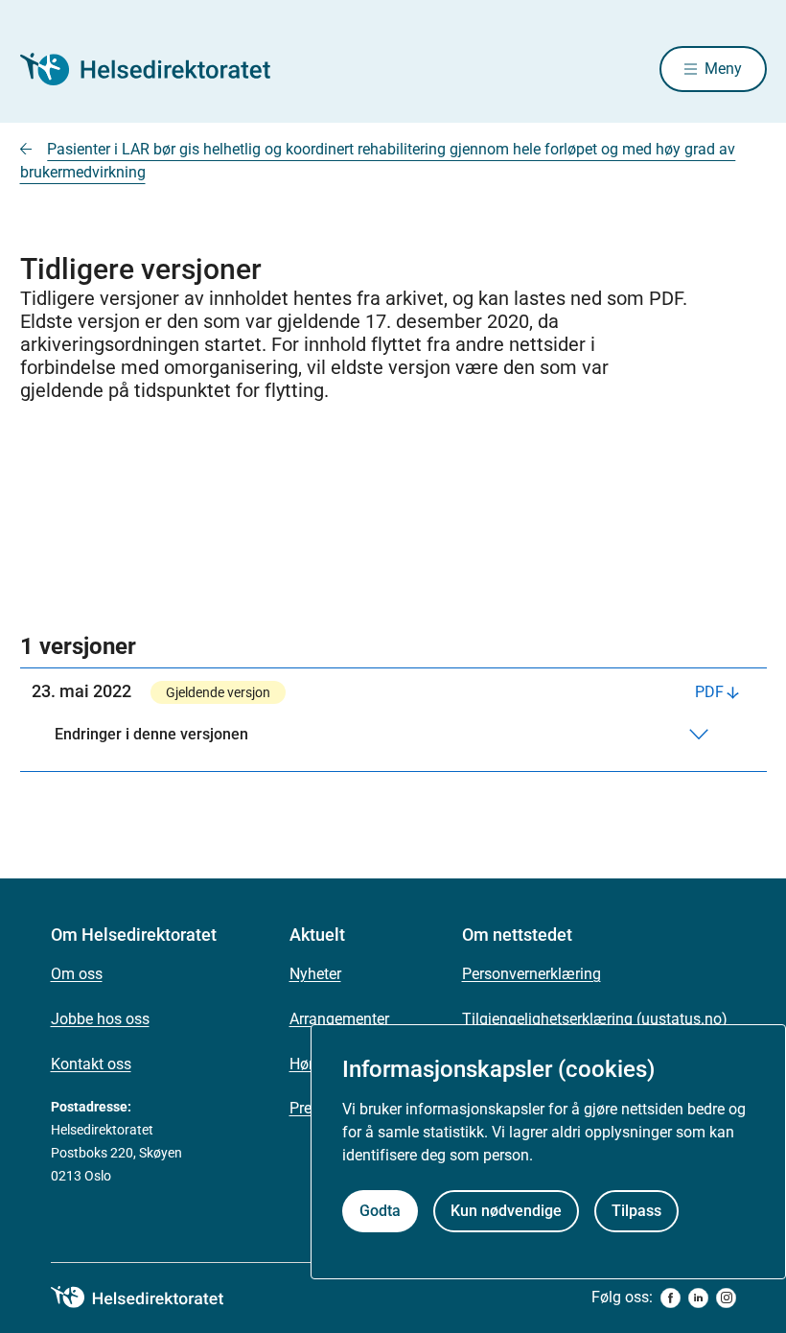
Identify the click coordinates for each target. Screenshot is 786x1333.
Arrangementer (339, 1019)
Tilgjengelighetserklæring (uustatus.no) (595, 1019)
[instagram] (726, 1298)
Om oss (77, 974)
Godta (380, 1211)
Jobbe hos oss (100, 1019)
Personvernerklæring (531, 974)
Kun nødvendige (506, 1211)
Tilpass (636, 1211)
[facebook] (670, 1298)
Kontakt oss (91, 1064)
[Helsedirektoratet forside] (158, 69)
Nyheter (315, 974)
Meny (723, 68)
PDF (709, 692)
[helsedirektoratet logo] (150, 1297)
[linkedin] (698, 1298)
